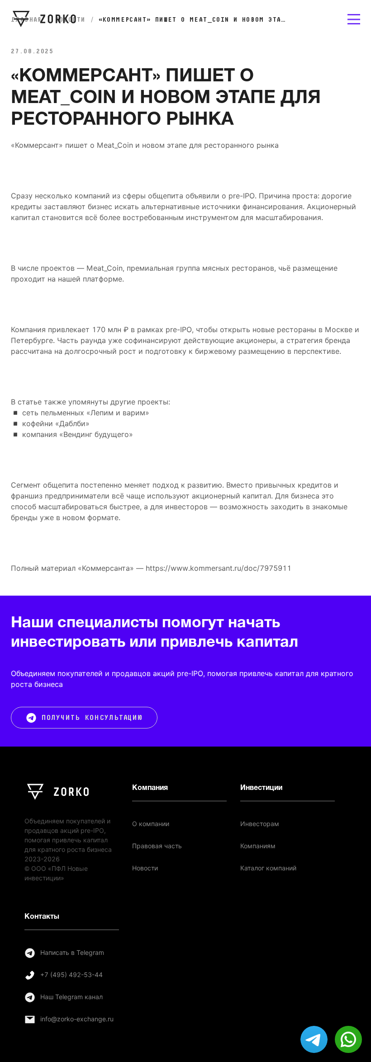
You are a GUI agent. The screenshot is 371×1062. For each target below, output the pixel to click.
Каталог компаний (268, 868)
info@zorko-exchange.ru (77, 1019)
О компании (150, 823)
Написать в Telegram (72, 952)
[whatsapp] (348, 1039)
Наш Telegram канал (71, 997)
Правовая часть (157, 846)
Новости (145, 868)
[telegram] (314, 1039)
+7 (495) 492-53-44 (71, 974)
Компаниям (258, 846)
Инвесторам (259, 823)
